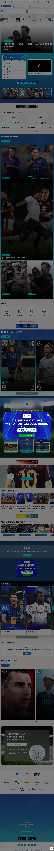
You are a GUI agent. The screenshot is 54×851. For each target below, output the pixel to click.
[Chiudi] (48, 414)
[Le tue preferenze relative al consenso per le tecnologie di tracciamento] (51, 848)
